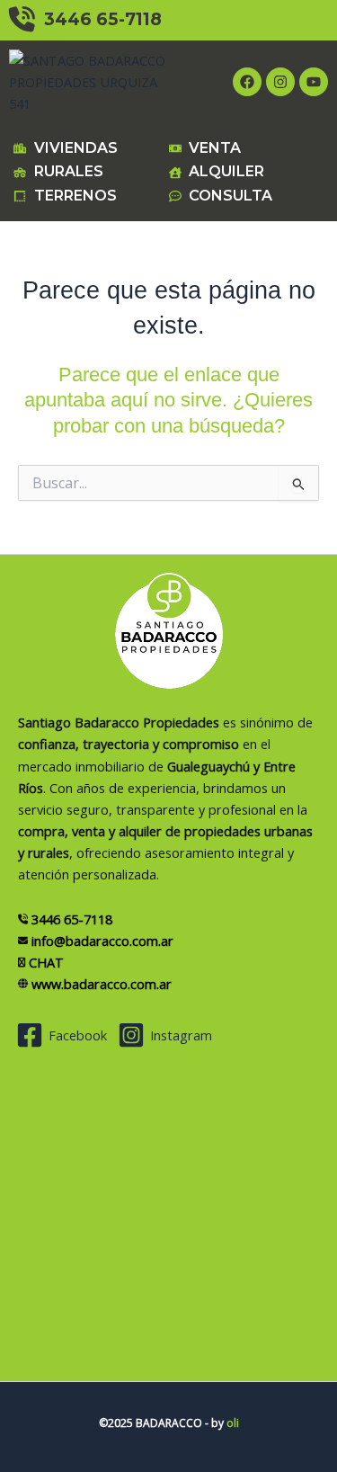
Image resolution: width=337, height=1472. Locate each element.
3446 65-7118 (98, 19)
